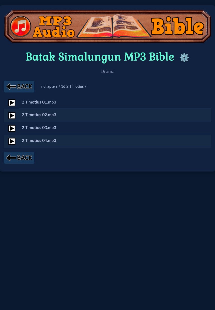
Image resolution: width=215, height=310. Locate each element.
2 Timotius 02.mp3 (39, 115)
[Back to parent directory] (19, 86)
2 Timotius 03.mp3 (39, 128)
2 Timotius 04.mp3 (39, 140)
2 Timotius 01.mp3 (39, 102)
